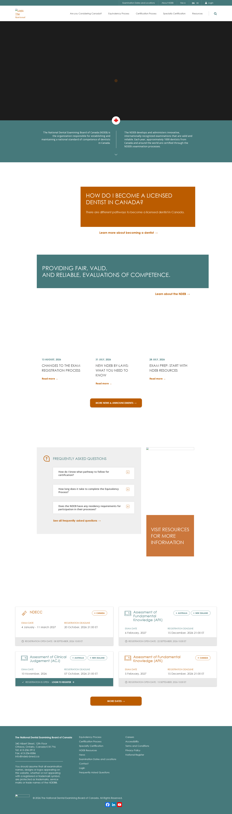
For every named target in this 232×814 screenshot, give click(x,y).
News (183, 3)
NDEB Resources (88, 750)
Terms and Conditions (137, 746)
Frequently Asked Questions (94, 772)
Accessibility (132, 741)
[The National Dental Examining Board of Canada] (21, 13)
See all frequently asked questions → (77, 520)
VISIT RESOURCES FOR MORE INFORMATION (170, 535)
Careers (129, 737)
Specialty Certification (91, 746)
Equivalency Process (90, 737)
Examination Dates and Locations (138, 3)
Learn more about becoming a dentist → (128, 232)
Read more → (50, 378)
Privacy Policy (132, 750)
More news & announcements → (116, 402)
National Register (134, 754)
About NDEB (167, 3)
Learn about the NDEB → (172, 294)
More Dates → (116, 701)
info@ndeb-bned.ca (27, 756)
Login (210, 3)
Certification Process (90, 741)
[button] (215, 13)
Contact (83, 763)
